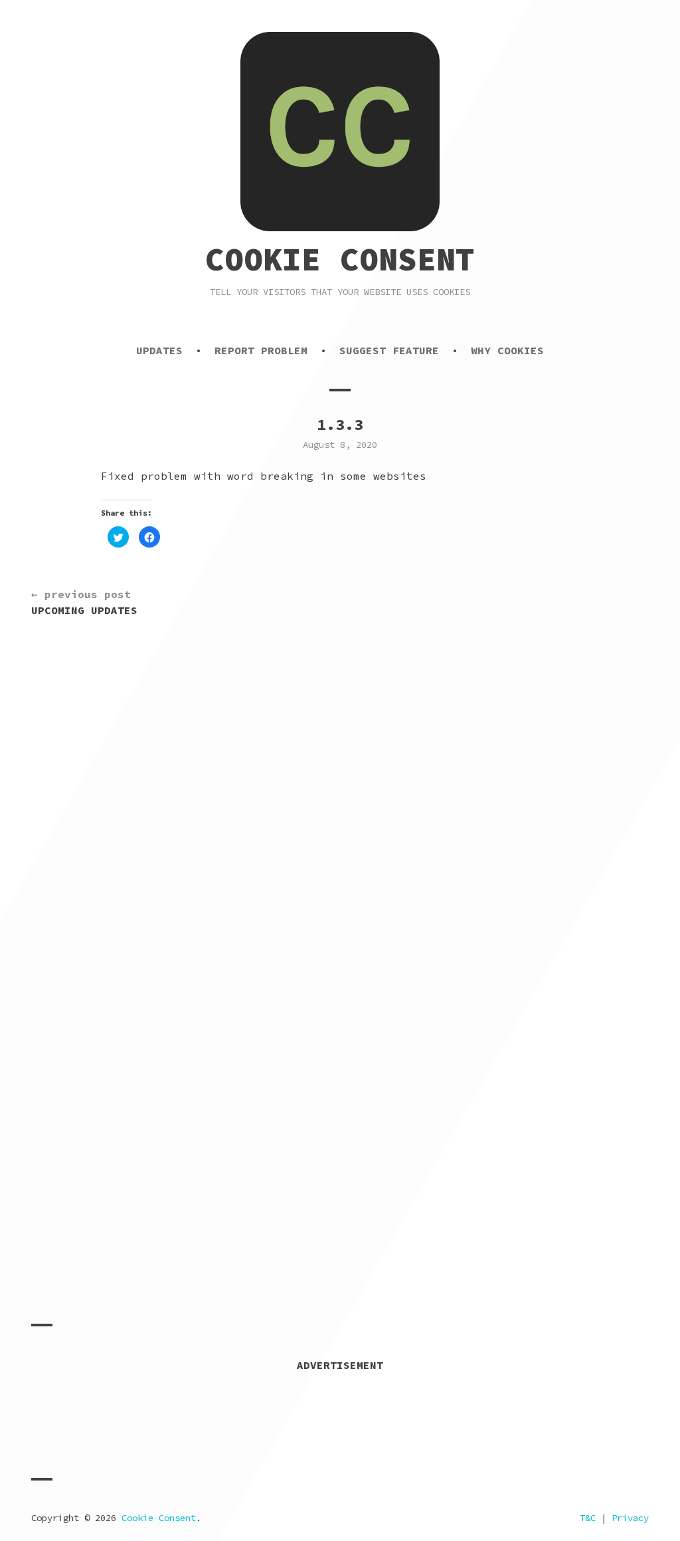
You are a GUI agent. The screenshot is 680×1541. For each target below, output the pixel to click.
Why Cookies (507, 350)
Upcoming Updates (84, 602)
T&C (588, 1518)
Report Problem (260, 350)
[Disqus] (340, 811)
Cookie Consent (340, 259)
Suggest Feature (389, 350)
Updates (159, 350)
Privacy (630, 1518)
